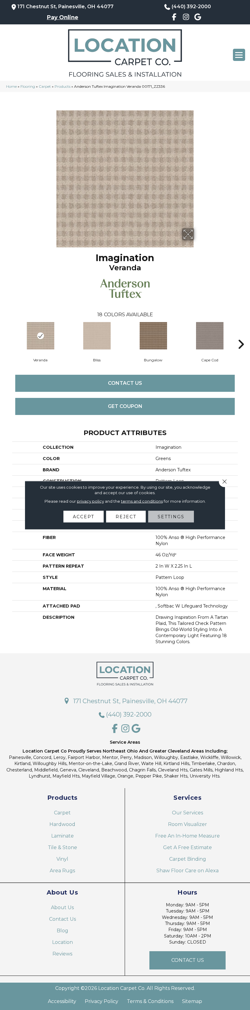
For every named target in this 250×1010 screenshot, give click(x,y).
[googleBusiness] (197, 18)
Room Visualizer (187, 824)
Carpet (45, 86)
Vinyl (62, 859)
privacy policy (90, 500)
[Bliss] (97, 336)
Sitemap (192, 1001)
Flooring (27, 86)
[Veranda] (40, 336)
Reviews (62, 954)
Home (11, 86)
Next (240, 335)
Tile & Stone (62, 847)
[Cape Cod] (209, 336)
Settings (171, 516)
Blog (62, 931)
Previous (9, 335)
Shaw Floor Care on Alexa (187, 871)
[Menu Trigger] (239, 55)
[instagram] (186, 18)
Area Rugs (62, 871)
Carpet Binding (187, 859)
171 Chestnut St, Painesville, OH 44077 (65, 6)
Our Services (187, 813)
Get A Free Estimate (187, 847)
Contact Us (125, 383)
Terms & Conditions (150, 1001)
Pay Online (62, 17)
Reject (126, 516)
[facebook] (174, 18)
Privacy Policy (101, 1001)
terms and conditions (142, 500)
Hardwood (62, 824)
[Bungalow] (153, 336)
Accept (83, 516)
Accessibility (62, 1001)
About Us (62, 907)
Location (62, 942)
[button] (187, 960)
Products (62, 86)
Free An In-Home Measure (187, 836)
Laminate (62, 836)
